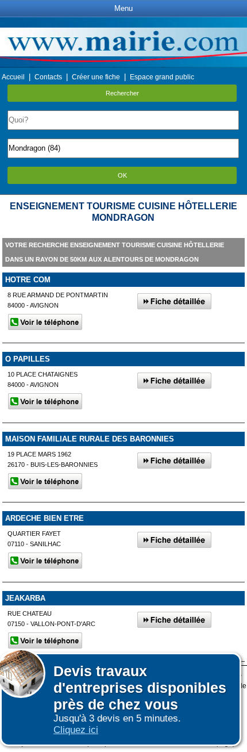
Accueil (13, 77)
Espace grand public (162, 77)
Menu (123, 8)
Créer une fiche (96, 77)
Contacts (48, 77)
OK (122, 175)
